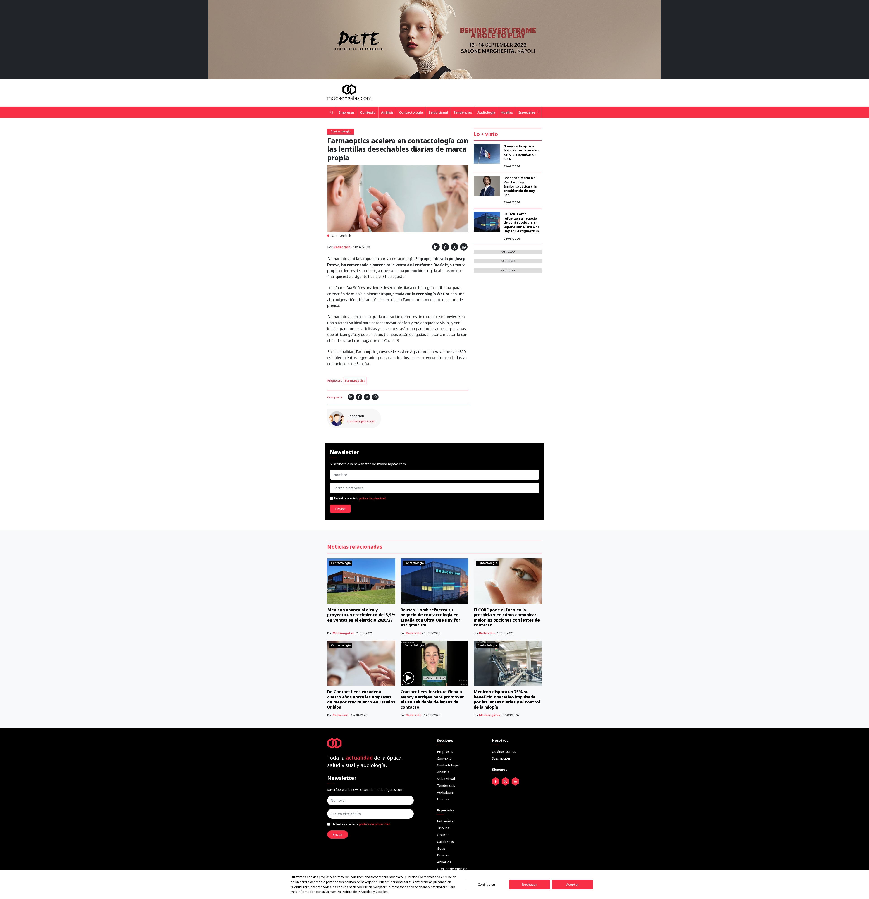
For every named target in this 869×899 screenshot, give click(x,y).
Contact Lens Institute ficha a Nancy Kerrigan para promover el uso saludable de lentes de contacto (432, 699)
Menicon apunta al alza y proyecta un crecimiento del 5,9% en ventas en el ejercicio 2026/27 (361, 615)
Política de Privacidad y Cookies (364, 891)
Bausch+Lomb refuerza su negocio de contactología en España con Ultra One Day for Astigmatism (522, 222)
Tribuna (443, 828)
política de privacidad (372, 498)
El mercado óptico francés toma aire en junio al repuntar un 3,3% (521, 152)
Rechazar (529, 884)
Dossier (443, 855)
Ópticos (443, 834)
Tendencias (462, 112)
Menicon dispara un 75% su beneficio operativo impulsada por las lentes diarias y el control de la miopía (507, 699)
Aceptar (572, 884)
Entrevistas (446, 821)
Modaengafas (343, 633)
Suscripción (501, 758)
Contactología (411, 112)
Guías (441, 848)
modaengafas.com (361, 421)
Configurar (486, 884)
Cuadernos (445, 841)
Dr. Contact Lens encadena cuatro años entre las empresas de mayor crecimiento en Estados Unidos (361, 699)
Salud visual (438, 112)
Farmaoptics (355, 380)
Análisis (387, 112)
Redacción (342, 247)
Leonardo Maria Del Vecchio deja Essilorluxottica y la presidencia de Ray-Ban (520, 186)
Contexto (368, 112)
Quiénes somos (504, 751)
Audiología (486, 112)
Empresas (347, 112)
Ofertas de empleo (452, 868)
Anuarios (444, 862)
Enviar (340, 509)
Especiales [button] (527, 112)
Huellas (507, 112)
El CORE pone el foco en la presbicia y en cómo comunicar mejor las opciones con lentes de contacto (507, 617)
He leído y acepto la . (360, 498)
